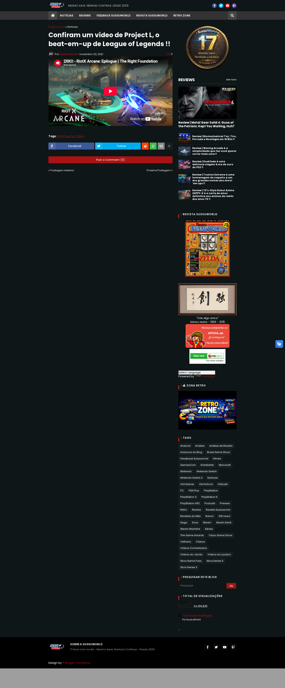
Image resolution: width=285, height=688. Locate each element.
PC (72, 136)
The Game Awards (192, 535)
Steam (207, 522)
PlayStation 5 (209, 497)
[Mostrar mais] (169, 146)
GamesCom (188, 465)
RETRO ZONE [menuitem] (181, 15)
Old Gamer (187, 484)
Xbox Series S (214, 561)
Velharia (185, 542)
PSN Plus (194, 490)
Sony (195, 522)
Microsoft (225, 465)
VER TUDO (231, 79)
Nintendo (186, 471)
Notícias (72, 27)
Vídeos (79, 136)
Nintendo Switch (207, 471)
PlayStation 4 (188, 497)
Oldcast (223, 484)
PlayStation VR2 (190, 503)
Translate (208, 376)
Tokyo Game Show (220, 535)
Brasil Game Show (218, 452)
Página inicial (56, 27)
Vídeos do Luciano (219, 554)
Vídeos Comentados (193, 548)
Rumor (210, 516)
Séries (209, 529)
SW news (224, 516)
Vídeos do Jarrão (191, 554)
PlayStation (211, 490)
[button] (232, 15)
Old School (206, 484)
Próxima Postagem (159, 170)
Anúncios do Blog (191, 452)
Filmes (217, 458)
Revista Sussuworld (218, 510)
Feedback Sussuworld (194, 458)
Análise (200, 446)
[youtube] (227, 5)
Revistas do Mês (190, 516)
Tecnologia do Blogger (197, 615)
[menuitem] (52, 15)
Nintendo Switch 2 (191, 478)
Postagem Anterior (62, 170)
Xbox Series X (188, 567)
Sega (183, 522)
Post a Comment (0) (110, 160)
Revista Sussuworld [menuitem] (152, 15)
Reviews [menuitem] (85, 15)
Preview (225, 503)
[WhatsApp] (153, 146)
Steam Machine (190, 529)
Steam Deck (223, 522)
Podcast (210, 503)
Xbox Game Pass (191, 561)
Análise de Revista (220, 446)
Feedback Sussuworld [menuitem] (113, 15)
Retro (183, 510)
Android (185, 446)
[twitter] (221, 5)
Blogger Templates (77, 663)
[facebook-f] (214, 5)
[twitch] (234, 5)
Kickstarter (207, 465)
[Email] (161, 146)
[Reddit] (145, 146)
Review (196, 510)
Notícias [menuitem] (66, 15)
